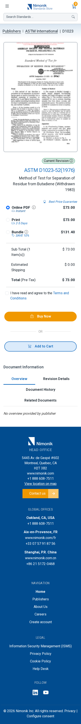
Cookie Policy (40, 661)
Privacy (70, 711)
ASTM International (41, 31)
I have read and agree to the (39, 295)
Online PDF (21, 207)
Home (40, 592)
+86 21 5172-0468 (40, 564)
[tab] (19, 379)
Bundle (18, 232)
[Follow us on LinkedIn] (35, 693)
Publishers (12, 31)
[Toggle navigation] (6, 6)
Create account (40, 622)
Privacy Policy (40, 654)
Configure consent (40, 716)
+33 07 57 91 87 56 (40, 544)
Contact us (37, 493)
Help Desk (41, 669)
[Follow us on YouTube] (46, 693)
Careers (40, 614)
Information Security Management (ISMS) (40, 646)
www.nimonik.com (40, 473)
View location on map (40, 484)
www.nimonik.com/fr (40, 538)
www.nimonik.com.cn (40, 558)
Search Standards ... (19, 17)
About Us (41, 607)
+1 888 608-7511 (40, 478)
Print (16, 220)
